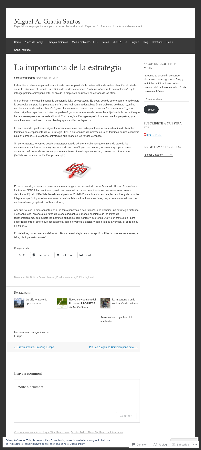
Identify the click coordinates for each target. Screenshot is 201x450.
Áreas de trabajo (34, 42)
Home (17, 42)
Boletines (157, 42)
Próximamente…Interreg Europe (34, 347)
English (135, 42)
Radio (169, 42)
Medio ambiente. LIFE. (85, 42)
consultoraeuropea (24, 77)
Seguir (151, 109)
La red (105, 42)
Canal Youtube (22, 50)
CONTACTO (120, 42)
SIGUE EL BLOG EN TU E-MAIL (162, 66)
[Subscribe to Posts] (145, 135)
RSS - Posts (154, 135)
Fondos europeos (65, 277)
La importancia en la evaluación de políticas (125, 301)
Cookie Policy (77, 443)
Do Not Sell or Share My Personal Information (97, 432)
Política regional (85, 277)
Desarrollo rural (46, 277)
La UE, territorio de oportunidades (36, 301)
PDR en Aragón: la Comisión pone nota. (113, 347)
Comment (126, 415)
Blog (145, 42)
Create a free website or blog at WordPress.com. (41, 432)
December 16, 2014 (47, 77)
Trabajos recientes (57, 42)
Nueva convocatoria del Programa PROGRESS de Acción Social (82, 303)
